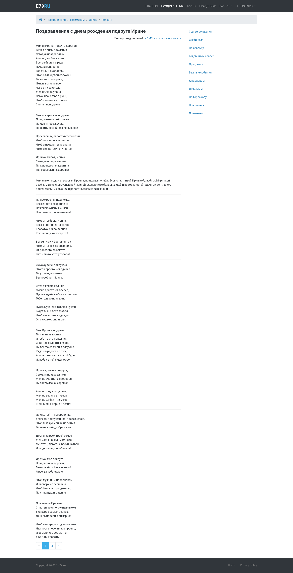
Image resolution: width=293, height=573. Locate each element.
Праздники (207, 6)
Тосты (191, 6)
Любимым (196, 88)
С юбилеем (196, 39)
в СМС (149, 38)
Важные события (200, 72)
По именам (196, 113)
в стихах (159, 38)
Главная (152, 6)
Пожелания (196, 105)
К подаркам (197, 80)
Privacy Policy (248, 565)
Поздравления (172, 6)
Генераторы (244, 6)
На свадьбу (196, 48)
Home (231, 565)
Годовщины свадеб (201, 56)
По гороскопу (198, 97)
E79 (43, 6)
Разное (224, 6)
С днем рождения (200, 31)
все (179, 38)
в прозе (171, 38)
